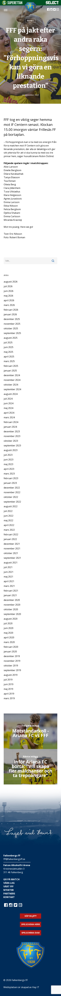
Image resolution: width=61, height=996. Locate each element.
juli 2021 (8, 567)
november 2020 (12, 604)
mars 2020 (9, 642)
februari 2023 (11, 478)
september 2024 (12, 389)
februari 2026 (11, 309)
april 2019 (9, 693)
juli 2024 (8, 398)
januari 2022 (10, 539)
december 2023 (12, 431)
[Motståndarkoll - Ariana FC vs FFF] (30, 731)
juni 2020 (8, 628)
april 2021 (9, 581)
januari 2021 (10, 595)
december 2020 (12, 600)
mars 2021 (9, 586)
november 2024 (12, 380)
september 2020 (12, 614)
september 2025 (12, 333)
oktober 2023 (11, 440)
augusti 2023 (10, 450)
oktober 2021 (11, 553)
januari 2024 (10, 426)
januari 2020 (10, 651)
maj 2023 (8, 464)
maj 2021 (8, 576)
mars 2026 (9, 305)
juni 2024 (8, 403)
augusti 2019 (10, 674)
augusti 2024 (10, 394)
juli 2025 (8, 342)
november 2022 (12, 492)
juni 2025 (8, 347)
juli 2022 (8, 511)
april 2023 (9, 468)
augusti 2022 (10, 506)
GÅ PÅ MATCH (11, 879)
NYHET (30, 20)
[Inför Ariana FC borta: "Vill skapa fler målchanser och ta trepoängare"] (30, 766)
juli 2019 (8, 679)
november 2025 (12, 323)
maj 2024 (8, 408)
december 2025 (12, 319)
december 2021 (12, 543)
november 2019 (12, 660)
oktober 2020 (11, 609)
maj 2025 (8, 351)
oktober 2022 (11, 497)
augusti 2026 (10, 281)
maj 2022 (8, 520)
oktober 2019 (11, 665)
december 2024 (12, 375)
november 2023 (12, 436)
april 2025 (9, 356)
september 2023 (12, 445)
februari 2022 (11, 534)
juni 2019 (8, 684)
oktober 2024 (11, 384)
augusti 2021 (10, 562)
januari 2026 (10, 314)
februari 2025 (11, 365)
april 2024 (9, 412)
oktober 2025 (11, 328)
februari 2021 (11, 590)
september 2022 (12, 501)
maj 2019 (8, 689)
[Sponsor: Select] (52, 3)
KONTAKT (9, 897)
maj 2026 (8, 295)
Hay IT (35, 987)
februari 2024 (11, 422)
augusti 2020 (10, 618)
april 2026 (9, 300)
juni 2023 (8, 459)
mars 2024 (9, 417)
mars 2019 (9, 698)
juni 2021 (8, 571)
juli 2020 (8, 623)
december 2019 (12, 656)
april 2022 (9, 525)
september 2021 (12, 557)
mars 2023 (9, 473)
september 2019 (12, 670)
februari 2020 (11, 646)
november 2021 (12, 548)
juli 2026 (8, 286)
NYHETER (8, 890)
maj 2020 (8, 632)
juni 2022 (8, 515)
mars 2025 (9, 361)
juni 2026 (8, 291)
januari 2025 (10, 370)
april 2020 (9, 637)
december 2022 (12, 487)
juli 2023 (8, 454)
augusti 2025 (10, 337)
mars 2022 (9, 529)
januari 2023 (10, 483)
